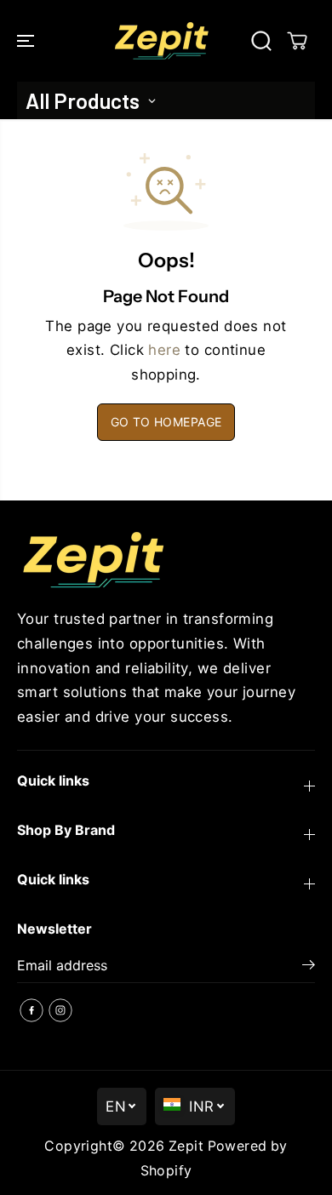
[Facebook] (31, 1010)
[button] (27, 41)
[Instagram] (60, 1010)
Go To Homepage (166, 422)
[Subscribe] (308, 966)
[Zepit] (162, 40)
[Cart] (297, 41)
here (164, 349)
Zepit (186, 1146)
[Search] (261, 41)
